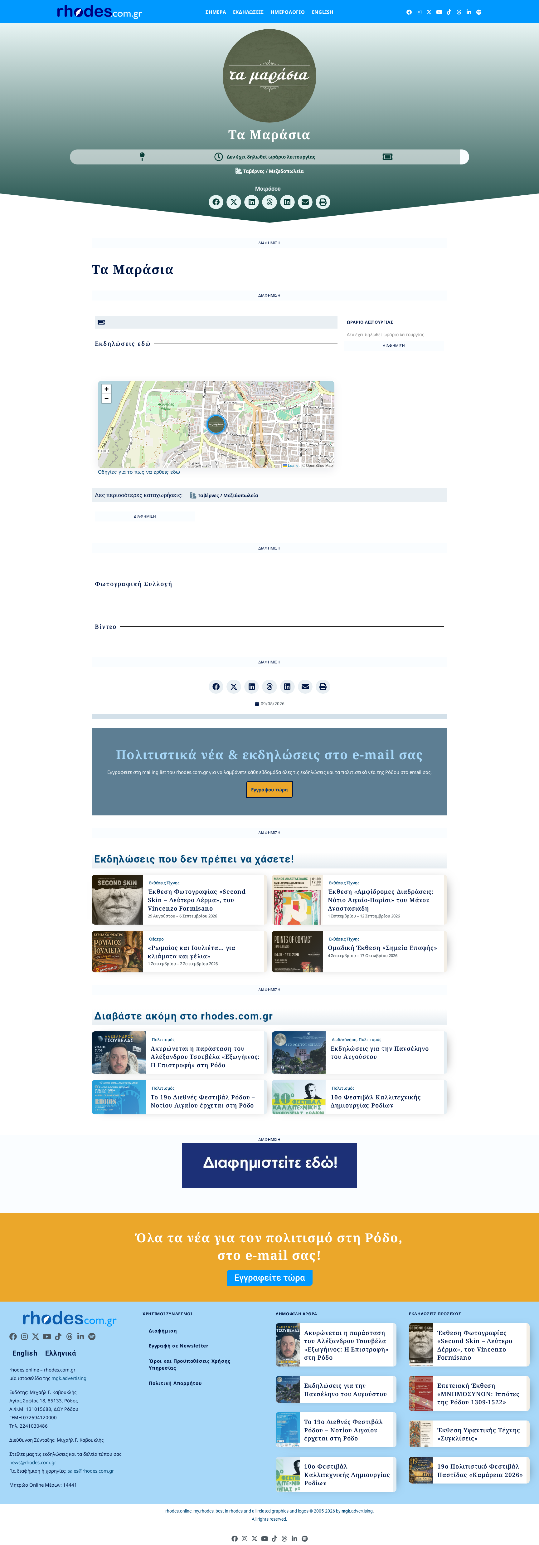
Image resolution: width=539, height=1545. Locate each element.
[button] (216, 202)
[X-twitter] (429, 12)
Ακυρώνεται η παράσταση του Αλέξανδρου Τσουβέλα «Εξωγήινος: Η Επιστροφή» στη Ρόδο (205, 1056)
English (322, 12)
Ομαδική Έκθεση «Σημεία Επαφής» (383, 948)
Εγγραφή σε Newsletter (179, 1345)
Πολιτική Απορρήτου (175, 1383)
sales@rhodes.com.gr (91, 1471)
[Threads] (459, 12)
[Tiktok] (449, 12)
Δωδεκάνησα (344, 1039)
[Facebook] (409, 12)
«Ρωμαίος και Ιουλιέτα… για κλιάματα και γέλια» (192, 952)
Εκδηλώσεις (248, 12)
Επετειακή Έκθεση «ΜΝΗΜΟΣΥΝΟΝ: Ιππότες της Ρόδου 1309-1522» (478, 1393)
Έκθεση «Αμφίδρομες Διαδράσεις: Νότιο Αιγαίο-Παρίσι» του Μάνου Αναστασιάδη (381, 899)
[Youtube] (439, 12)
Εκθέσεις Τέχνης (164, 883)
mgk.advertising (68, 1378)
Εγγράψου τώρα (269, 789)
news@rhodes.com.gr (32, 1462)
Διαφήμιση (163, 1330)
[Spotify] (479, 12)
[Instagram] (419, 12)
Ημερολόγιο (288, 12)
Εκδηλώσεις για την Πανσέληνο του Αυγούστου (345, 1389)
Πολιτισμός (163, 1039)
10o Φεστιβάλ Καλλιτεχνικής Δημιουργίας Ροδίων (376, 1101)
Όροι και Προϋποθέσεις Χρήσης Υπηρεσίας (190, 1364)
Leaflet (293, 465)
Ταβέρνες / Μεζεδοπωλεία (273, 171)
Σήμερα (216, 12)
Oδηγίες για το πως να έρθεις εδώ (139, 472)
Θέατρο (156, 939)
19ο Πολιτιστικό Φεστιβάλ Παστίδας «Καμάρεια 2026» (480, 1470)
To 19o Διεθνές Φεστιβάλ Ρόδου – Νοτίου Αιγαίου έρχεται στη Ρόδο (203, 1101)
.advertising (357, 1510)
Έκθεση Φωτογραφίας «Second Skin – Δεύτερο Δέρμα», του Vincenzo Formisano (197, 899)
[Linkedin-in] (469, 12)
